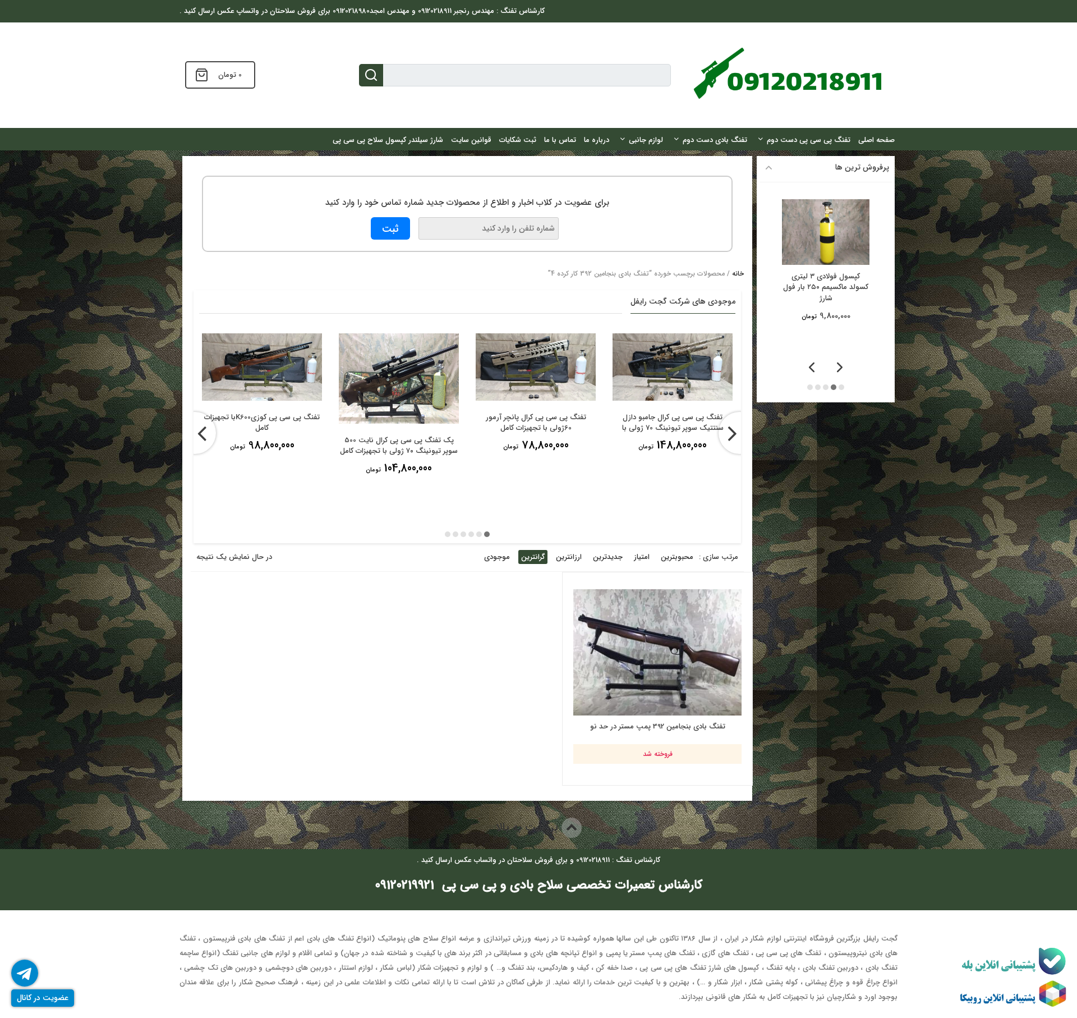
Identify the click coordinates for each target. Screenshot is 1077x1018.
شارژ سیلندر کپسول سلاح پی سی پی (388, 140)
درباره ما (596, 140)
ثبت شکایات (517, 140)
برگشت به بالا (528, 827)
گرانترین (533, 557)
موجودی (497, 557)
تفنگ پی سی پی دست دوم (808, 140)
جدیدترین (608, 557)
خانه (738, 273)
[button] (487, 534)
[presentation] (195, 433)
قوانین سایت (471, 140)
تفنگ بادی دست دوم (715, 140)
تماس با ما (560, 140)
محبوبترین (677, 557)
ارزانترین (569, 557)
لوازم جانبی (646, 140)
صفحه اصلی (876, 140)
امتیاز (642, 557)
